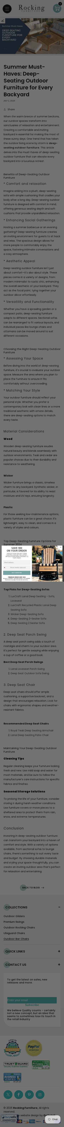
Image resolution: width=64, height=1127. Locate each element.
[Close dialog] (61, 547)
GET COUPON (17, 572)
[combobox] (6, 567)
